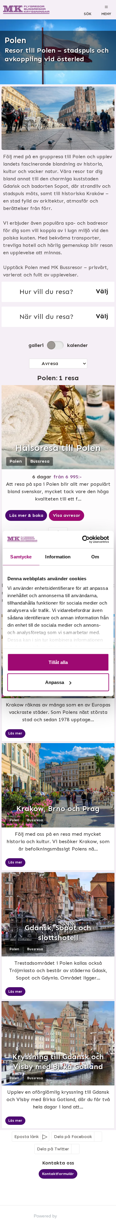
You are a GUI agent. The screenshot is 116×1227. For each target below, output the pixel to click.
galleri (36, 345)
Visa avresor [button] (66, 515)
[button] (58, 292)
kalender (77, 345)
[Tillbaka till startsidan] (27, 9)
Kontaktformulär (58, 1173)
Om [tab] (95, 556)
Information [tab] (58, 556)
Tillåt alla (58, 662)
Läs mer (15, 733)
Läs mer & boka (26, 515)
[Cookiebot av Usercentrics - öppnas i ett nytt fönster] (82, 540)
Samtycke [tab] (21, 556)
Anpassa (54, 682)
